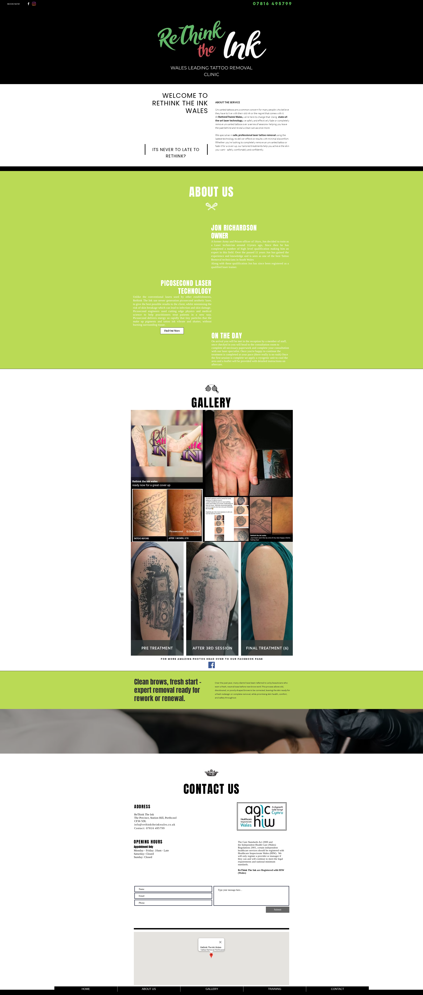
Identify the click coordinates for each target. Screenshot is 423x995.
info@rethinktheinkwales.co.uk (154, 824)
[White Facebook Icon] (28, 4)
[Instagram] (34, 4)
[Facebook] (211, 665)
